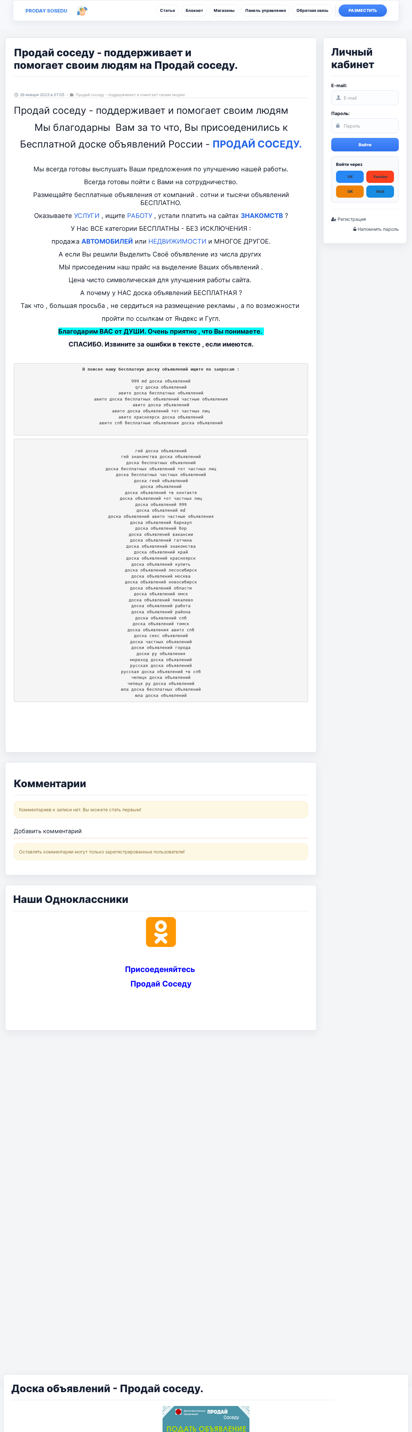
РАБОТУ (139, 216)
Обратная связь (312, 10)
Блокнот (194, 10)
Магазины (224, 10)
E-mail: (339, 85)
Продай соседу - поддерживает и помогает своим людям (130, 94)
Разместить (363, 10)
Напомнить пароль (377, 229)
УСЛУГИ (86, 216)
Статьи (167, 10)
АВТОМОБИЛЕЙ (107, 241)
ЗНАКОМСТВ (262, 216)
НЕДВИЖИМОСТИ (177, 241)
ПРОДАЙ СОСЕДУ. (257, 144)
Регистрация (351, 219)
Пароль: (340, 113)
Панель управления (265, 10)
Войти (365, 144)
